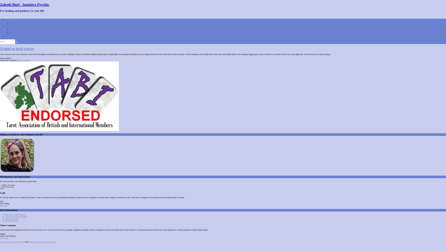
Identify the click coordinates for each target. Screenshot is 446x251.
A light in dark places (17, 48)
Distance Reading (23, 60)
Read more (4, 206)
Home (7, 20)
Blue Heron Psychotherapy (15, 36)
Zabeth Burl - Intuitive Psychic (24, 4)
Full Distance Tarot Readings (20, 28)
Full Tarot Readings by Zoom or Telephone (25, 30)
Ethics (31, 242)
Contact (12, 22)
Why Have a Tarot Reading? (15, 215)
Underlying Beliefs (12, 219)
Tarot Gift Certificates (17, 34)
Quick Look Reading (17, 32)
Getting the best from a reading (16, 217)
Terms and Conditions (42, 242)
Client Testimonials (16, 24)
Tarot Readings (10, 26)
